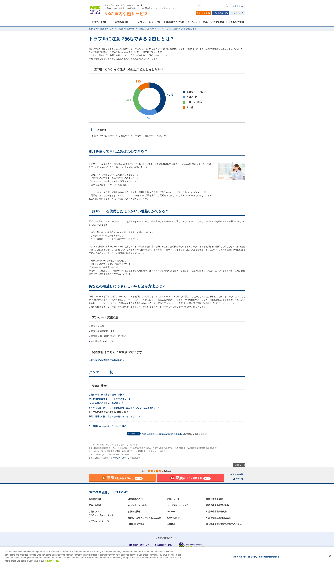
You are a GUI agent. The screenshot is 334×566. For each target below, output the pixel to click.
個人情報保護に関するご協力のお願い (224, 524)
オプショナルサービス (149, 22)
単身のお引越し (99, 22)
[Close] (330, 556)
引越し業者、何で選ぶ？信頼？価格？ (106, 394)
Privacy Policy (52, 561)
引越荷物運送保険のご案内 (218, 518)
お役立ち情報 (218, 22)
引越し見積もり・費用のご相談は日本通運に (163, 434)
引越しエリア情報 (136, 524)
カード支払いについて (177, 505)
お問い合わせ (173, 518)
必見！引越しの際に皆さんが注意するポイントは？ (113, 416)
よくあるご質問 (236, 22)
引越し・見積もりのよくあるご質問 (144, 518)
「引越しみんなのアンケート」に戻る (108, 426)
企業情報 (236, 6)
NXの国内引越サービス (121, 458)
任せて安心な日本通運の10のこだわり (106, 360)
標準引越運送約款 (214, 499)
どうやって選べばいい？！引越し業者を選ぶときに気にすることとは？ (122, 408)
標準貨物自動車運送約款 (217, 505)
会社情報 (171, 524)
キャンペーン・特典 (198, 22)
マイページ (236, 13)
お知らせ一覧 (173, 499)
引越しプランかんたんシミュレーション (101, 513)
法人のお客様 (218, 13)
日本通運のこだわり (174, 22)
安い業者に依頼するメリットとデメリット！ (109, 399)
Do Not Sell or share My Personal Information (256, 557)
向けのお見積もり (124, 478)
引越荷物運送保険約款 (216, 511)
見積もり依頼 (202, 13)
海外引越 (239, 479)
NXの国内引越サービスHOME (108, 492)
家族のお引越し (123, 22)
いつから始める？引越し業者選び (104, 403)
